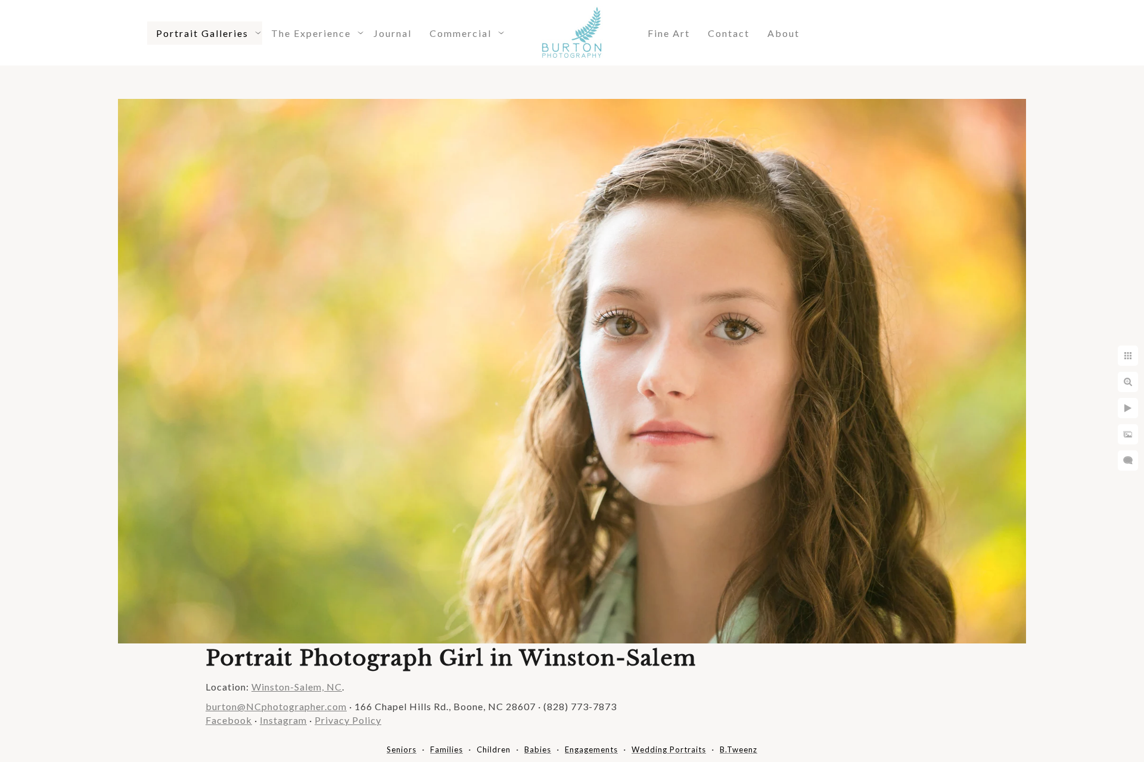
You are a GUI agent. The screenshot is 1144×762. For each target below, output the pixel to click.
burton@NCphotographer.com (276, 706)
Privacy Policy (348, 720)
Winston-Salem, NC (296, 686)
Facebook (229, 720)
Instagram (283, 720)
